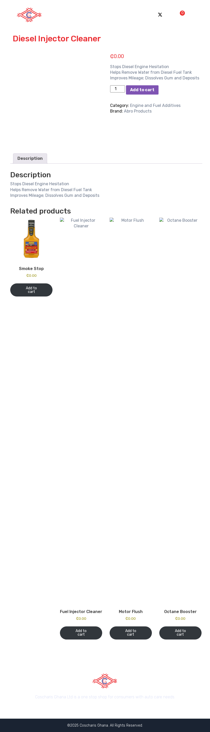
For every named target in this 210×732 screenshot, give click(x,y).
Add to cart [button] (31, 290)
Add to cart (142, 89)
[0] (178, 14)
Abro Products (138, 111)
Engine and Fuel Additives (155, 105)
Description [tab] (30, 158)
